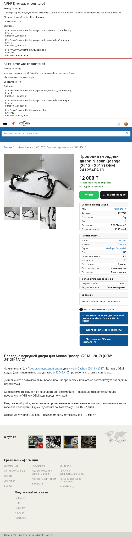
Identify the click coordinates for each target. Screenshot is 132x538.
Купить (89, 194)
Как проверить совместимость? (102, 330)
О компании (11, 466)
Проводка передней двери (45, 368)
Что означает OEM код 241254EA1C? (96, 341)
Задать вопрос (116, 194)
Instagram (20, 498)
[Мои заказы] (127, 124)
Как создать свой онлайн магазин (42, 472)
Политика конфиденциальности (71, 472)
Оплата (8, 475)
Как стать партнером (44, 478)
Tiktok (18, 503)
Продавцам (38, 466)
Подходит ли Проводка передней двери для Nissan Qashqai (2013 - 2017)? (103, 318)
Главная (8, 147)
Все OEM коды (67, 486)
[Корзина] (120, 124)
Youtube (19, 512)
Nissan (122, 240)
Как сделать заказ (14, 471)
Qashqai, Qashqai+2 (116, 248)
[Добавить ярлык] (13, 123)
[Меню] (5, 123)
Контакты (65, 466)
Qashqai (122, 244)
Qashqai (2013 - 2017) (91, 368)
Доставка (9, 480)
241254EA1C (119, 209)
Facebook (20, 517)
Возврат (9, 485)
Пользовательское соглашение (70, 480)
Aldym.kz (24, 403)
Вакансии (37, 483)
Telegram (20, 508)
